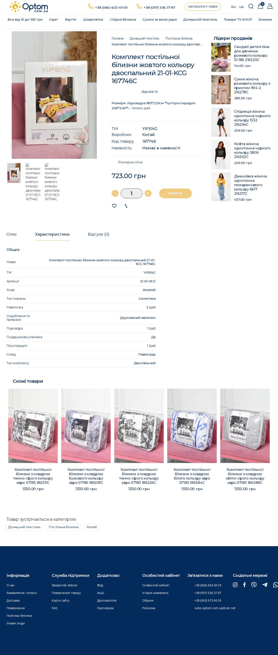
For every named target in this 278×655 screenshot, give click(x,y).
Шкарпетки (93, 19)
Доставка (13, 600)
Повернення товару (66, 593)
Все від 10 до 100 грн (25, 19)
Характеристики (52, 234)
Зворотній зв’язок (64, 585)
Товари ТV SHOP (238, 19)
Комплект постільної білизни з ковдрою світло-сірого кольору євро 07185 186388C (245, 476)
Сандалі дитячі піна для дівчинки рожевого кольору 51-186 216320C (252, 53)
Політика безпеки (19, 616)
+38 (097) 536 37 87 (159, 7)
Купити (175, 193)
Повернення (16, 608)
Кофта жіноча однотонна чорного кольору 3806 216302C (252, 150)
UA (241, 7)
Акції (100, 593)
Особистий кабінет (156, 585)
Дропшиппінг (107, 600)
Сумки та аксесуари (159, 19)
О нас (11, 585)
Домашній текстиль (200, 19)
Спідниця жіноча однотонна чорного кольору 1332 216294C (252, 118)
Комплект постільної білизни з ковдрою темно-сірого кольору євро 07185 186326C (139, 476)
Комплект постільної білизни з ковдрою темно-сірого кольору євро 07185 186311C (33, 476)
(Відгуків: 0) (150, 91)
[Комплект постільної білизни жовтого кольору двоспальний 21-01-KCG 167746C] (54, 95)
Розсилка (148, 608)
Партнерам (105, 608)
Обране (148, 600)
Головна (118, 38)
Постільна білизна (178, 38)
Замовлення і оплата (22, 593)
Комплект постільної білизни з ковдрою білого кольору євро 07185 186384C (192, 476)
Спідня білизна (123, 19)
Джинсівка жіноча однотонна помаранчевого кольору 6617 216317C (250, 185)
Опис (12, 234)
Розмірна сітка (130, 162)
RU (233, 7)
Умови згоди (16, 623)
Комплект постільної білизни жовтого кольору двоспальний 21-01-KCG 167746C (158, 44)
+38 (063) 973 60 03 (207, 600)
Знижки (265, 19)
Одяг (53, 19)
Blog (100, 585)
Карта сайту (60, 600)
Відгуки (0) (98, 234)
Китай (148, 134)
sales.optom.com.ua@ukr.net (214, 608)
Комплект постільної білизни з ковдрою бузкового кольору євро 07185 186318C (86, 476)
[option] (54, 95)
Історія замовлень (155, 593)
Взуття (70, 19)
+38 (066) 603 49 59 (111, 7)
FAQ (54, 608)
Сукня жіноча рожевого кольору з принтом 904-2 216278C (252, 85)
